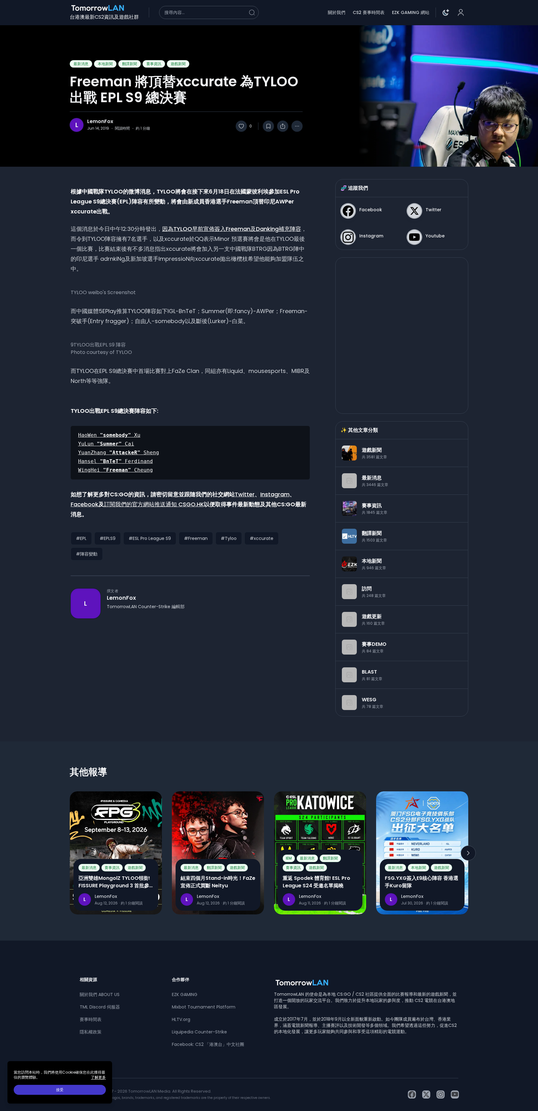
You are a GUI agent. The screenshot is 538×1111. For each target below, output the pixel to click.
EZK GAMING (184, 994)
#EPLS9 (108, 538)
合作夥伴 (180, 979)
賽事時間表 (90, 1019)
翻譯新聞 (129, 63)
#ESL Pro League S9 (150, 538)
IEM (289, 858)
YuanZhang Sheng (118, 452)
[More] (297, 126)
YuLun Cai (106, 444)
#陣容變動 (86, 554)
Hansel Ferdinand (115, 461)
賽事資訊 (153, 63)
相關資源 (88, 979)
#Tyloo (229, 538)
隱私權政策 (90, 1032)
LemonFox (100, 121)
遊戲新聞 (178, 63)
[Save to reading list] (268, 126)
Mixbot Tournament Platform (203, 1007)
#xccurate (261, 538)
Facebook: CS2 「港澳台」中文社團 (208, 1044)
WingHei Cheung (115, 470)
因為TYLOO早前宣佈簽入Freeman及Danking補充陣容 (231, 229)
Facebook (84, 504)
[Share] (282, 126)
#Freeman (196, 538)
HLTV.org (181, 1019)
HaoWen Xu (109, 435)
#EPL (81, 538)
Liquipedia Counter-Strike (199, 1032)
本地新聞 (105, 63)
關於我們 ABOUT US (100, 994)
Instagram (275, 494)
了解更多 (98, 1077)
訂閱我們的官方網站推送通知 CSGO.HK (154, 504)
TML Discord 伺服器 (100, 1007)
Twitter (245, 494)
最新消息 (80, 63)
